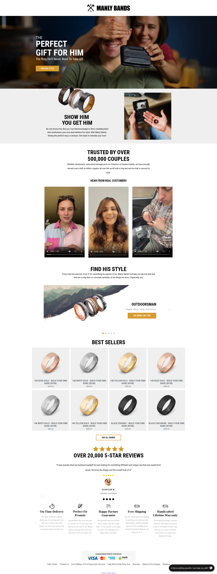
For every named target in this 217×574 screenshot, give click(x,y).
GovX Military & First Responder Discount (88, 564)
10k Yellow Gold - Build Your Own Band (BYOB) (127, 382)
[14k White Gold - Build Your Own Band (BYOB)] (50, 406)
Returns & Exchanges (151, 564)
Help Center (52, 564)
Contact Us (64, 564)
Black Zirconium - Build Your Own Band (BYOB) (166, 424)
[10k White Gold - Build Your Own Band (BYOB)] (89, 364)
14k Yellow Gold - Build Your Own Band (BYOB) (89, 424)
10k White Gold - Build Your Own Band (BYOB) (89, 382)
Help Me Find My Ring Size (119, 564)
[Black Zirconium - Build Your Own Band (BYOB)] (166, 406)
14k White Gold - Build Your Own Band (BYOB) (50, 424)
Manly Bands (111, 573)
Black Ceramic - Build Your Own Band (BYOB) (128, 424)
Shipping (166, 564)
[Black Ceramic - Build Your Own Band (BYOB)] (128, 406)
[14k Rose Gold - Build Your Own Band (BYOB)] (166, 364)
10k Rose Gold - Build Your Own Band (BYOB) (50, 382)
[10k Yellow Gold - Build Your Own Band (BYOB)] (128, 364)
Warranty (136, 564)
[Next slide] (169, 310)
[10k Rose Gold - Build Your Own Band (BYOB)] (50, 364)
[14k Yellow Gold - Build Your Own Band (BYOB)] (89, 406)
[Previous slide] (48, 310)
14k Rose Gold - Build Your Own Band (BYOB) (166, 382)
